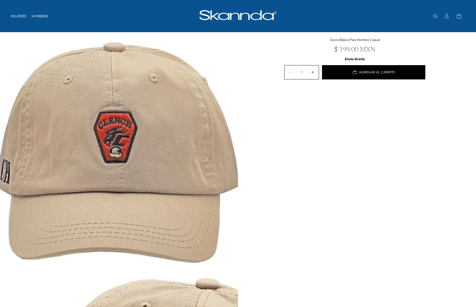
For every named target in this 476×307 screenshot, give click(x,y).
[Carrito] (459, 16)
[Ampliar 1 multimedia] (119, 151)
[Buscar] (435, 16)
